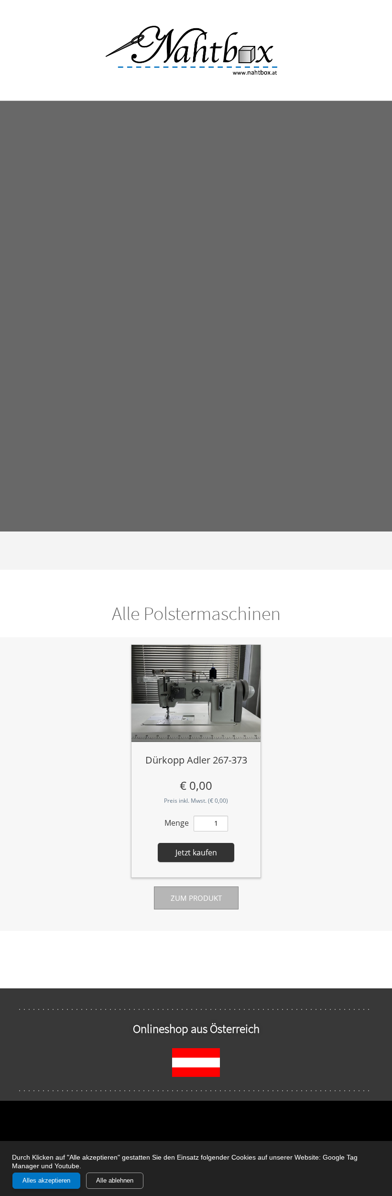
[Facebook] (361, 50)
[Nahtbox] (196, 50)
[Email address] (17, 50)
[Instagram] (375, 50)
